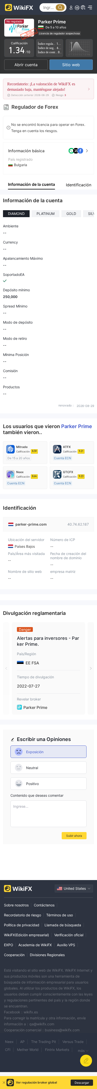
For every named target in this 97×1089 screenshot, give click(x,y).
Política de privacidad (21, 925)
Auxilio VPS (66, 945)
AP (22, 1042)
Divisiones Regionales (47, 955)
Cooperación (14, 955)
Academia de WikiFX (35, 945)
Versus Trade (73, 1042)
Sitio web (71, 64)
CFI (7, 1049)
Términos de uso (59, 915)
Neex (9, 1042)
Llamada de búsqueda (63, 925)
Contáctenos (44, 905)
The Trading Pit (43, 1042)
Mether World (28, 1049)
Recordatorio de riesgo (22, 915)
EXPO (8, 945)
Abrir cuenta (26, 64)
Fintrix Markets (57, 1049)
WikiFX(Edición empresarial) (26, 935)
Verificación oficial (68, 935)
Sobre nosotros (16, 905)
